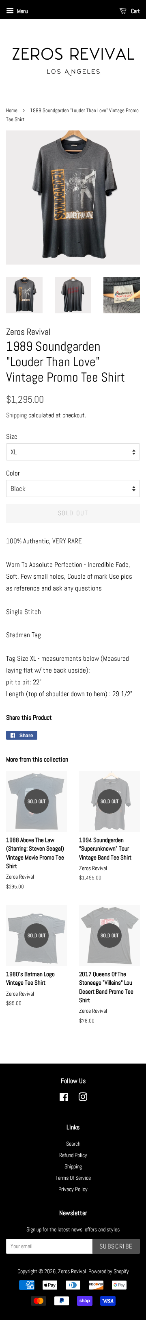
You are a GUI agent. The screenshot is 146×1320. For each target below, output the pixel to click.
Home (11, 110)
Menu (22, 11)
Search (73, 1143)
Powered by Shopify (108, 1271)
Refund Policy (73, 1155)
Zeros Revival (72, 1271)
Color (13, 473)
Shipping (16, 415)
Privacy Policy (73, 1189)
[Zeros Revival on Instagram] (82, 1098)
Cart (135, 11)
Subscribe (116, 1246)
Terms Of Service (73, 1177)
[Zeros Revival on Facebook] (64, 1098)
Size (11, 436)
